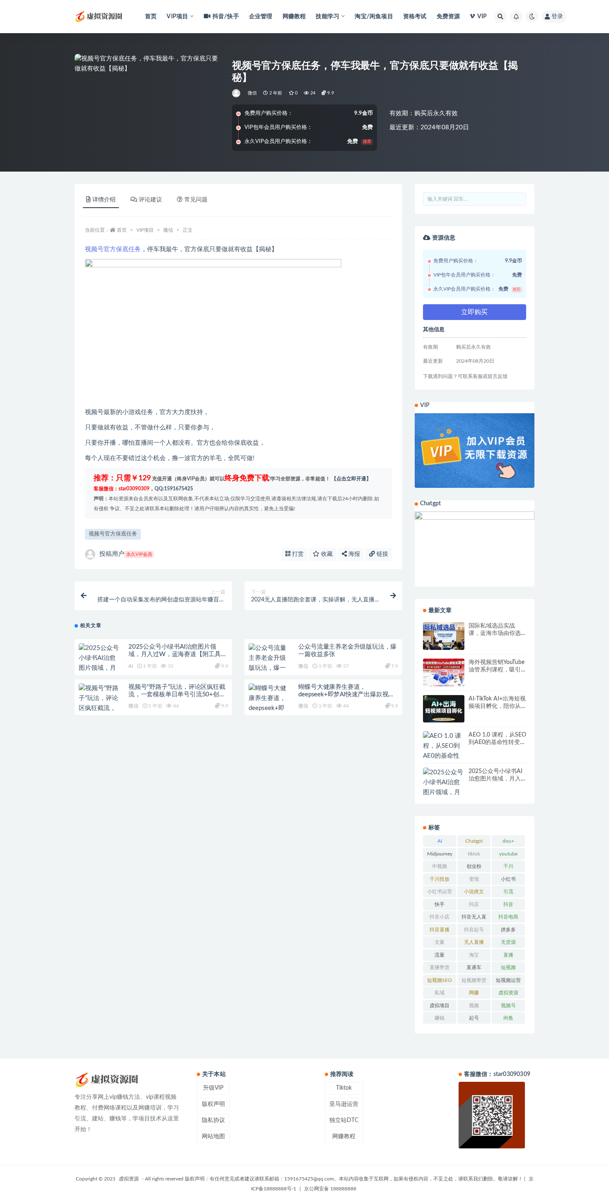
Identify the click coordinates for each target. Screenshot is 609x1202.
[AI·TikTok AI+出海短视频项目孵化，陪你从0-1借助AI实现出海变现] (443, 709)
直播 (508, 954)
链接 (381, 554)
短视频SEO (439, 980)
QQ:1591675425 (174, 488)
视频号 (508, 1005)
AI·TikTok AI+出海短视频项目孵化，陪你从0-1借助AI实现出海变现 (497, 706)
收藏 (326, 554)
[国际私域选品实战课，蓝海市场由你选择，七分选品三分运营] (443, 636)
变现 (474, 879)
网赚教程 (294, 16)
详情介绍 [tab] (104, 200)
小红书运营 (439, 891)
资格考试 (415, 16)
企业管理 (261, 16)
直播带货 (440, 967)
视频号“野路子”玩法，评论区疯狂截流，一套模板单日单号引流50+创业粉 (176, 694)
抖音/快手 (226, 16)
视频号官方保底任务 (113, 249)
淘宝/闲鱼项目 (374, 16)
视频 (474, 1005)
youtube (508, 853)
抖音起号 (474, 929)
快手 (440, 904)
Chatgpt (474, 840)
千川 (508, 866)
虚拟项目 (440, 1005)
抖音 (508, 904)
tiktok (474, 853)
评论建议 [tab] (150, 200)
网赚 (474, 992)
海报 (353, 554)
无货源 (508, 942)
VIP (482, 16)
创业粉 (473, 866)
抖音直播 (440, 929)
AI (130, 666)
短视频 (508, 967)
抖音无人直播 (474, 918)
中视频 (439, 866)
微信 (252, 93)
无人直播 (474, 942)
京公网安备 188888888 (330, 1188)
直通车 (473, 967)
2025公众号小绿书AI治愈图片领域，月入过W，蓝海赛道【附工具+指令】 (174, 654)
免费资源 (448, 16)
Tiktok (344, 1088)
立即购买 (474, 312)
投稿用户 (125, 554)
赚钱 (440, 1017)
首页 (151, 16)
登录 (557, 16)
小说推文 (474, 891)
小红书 (508, 879)
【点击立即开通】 (351, 478)
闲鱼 (508, 1017)
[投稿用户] (237, 93)
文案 (440, 942)
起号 (474, 1017)
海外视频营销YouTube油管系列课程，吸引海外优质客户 (496, 669)
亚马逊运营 (343, 1104)
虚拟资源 (508, 992)
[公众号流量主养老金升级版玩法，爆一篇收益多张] (269, 663)
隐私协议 (213, 1120)
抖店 (474, 904)
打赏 (297, 554)
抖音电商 (508, 916)
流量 (440, 954)
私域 (440, 992)
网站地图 (213, 1136)
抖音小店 (440, 916)
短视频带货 (474, 980)
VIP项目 (145, 230)
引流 (508, 891)
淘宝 (474, 954)
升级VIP (213, 1088)
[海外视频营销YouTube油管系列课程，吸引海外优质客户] (443, 672)
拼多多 (508, 929)
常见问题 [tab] (196, 200)
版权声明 (213, 1104)
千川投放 (440, 879)
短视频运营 (508, 980)
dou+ (508, 840)
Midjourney (439, 853)
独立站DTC (343, 1120)
